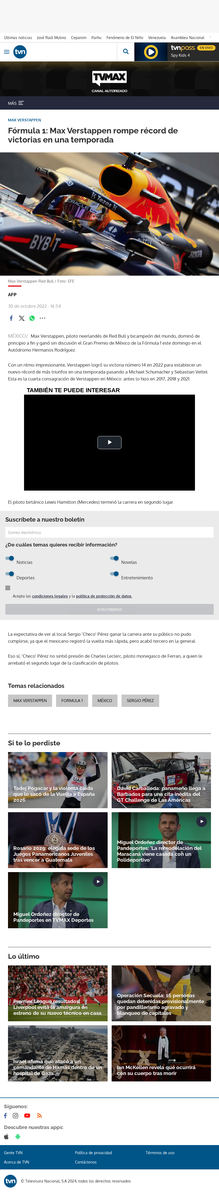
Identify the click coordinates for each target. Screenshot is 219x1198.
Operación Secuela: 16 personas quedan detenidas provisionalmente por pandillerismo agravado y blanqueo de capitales (160, 1004)
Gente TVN (13, 1152)
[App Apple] (7, 1136)
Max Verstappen (30, 700)
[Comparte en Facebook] (11, 318)
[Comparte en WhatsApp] (32, 318)
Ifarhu (96, 37)
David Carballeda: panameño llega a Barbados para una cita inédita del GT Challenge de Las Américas (161, 794)
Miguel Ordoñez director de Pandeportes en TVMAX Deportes (53, 917)
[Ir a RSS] (40, 1115)
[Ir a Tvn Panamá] (65, 52)
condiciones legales (50, 596)
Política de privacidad (93, 1152)
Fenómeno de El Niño (125, 37)
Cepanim (78, 37)
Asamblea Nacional (187, 37)
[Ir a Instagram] (16, 1115)
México (104, 700)
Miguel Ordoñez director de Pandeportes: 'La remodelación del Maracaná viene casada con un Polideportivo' (159, 851)
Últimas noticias (18, 37)
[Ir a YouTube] (28, 1115)
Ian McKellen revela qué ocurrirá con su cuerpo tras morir (156, 1070)
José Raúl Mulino (51, 37)
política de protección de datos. (104, 596)
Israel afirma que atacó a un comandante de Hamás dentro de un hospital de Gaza (57, 1067)
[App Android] (19, 1136)
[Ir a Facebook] (6, 1115)
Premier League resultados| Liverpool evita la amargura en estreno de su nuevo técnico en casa (57, 1007)
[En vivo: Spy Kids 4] (150, 52)
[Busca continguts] (125, 52)
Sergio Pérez (140, 700)
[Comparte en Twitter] (21, 318)
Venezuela (157, 37)
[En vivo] (173, 47)
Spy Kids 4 (180, 55)
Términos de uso (160, 1152)
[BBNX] (10, 1181)
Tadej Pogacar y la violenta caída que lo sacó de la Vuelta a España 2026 (54, 794)
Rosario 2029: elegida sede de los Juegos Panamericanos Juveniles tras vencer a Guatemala (54, 854)
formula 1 (72, 700)
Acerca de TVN (16, 1162)
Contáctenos (86, 1162)
